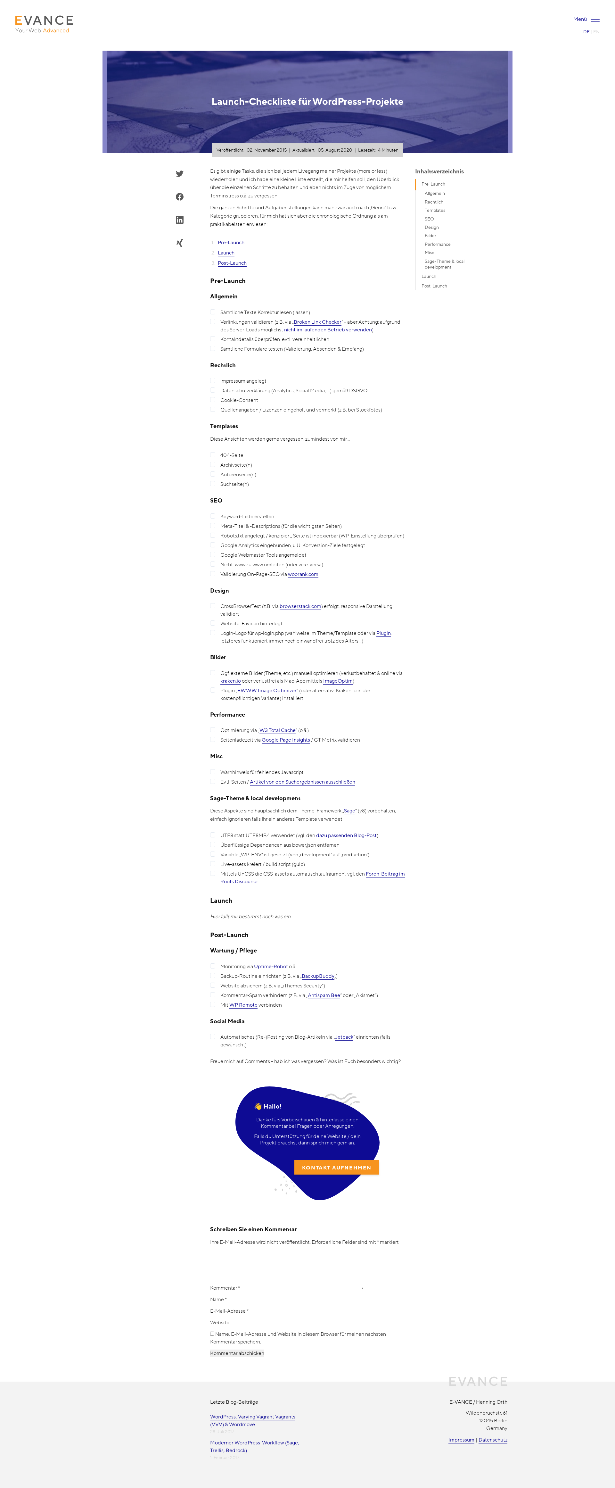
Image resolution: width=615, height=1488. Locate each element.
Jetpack (344, 1037)
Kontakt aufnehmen (337, 1167)
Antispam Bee (324, 995)
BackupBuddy (318, 976)
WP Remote (243, 1005)
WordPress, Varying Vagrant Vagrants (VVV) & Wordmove (252, 1420)
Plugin (383, 633)
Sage (349, 810)
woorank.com (303, 574)
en (596, 32)
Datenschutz (493, 1439)
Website (219, 1322)
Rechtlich (434, 202)
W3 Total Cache (277, 730)
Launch (226, 252)
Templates (435, 210)
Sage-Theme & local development (444, 264)
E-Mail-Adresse (229, 1311)
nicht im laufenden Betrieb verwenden (328, 329)
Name (218, 1299)
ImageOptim (338, 681)
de (586, 32)
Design (432, 227)
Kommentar (225, 1288)
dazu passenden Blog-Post (346, 835)
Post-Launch (232, 263)
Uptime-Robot (271, 966)
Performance (438, 244)
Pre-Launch (231, 242)
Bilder (430, 236)
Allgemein (435, 193)
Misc (429, 253)
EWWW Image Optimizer (267, 690)
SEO (429, 219)
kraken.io (230, 681)
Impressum (461, 1439)
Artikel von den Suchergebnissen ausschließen (302, 782)
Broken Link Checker (317, 322)
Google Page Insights (286, 740)
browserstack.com (300, 606)
